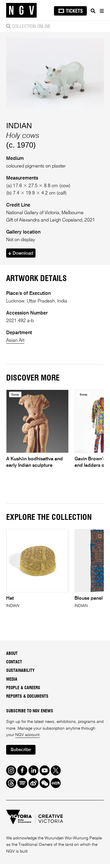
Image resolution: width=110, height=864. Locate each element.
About (12, 654)
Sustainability (20, 671)
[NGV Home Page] (21, 10)
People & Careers (23, 688)
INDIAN (19, 125)
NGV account (27, 735)
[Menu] (101, 11)
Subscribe (21, 750)
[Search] (93, 11)
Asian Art (15, 340)
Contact (14, 662)
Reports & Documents (27, 696)
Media (11, 679)
